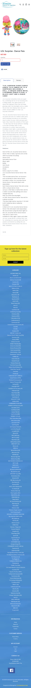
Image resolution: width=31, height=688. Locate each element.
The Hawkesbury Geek (22, 685)
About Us (15, 624)
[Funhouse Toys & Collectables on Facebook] (11, 672)
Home (15, 622)
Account (15, 646)
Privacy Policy (15, 636)
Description (7, 80)
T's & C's (15, 638)
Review (18, 80)
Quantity (3, 57)
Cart (15, 649)
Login (15, 651)
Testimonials (15, 626)
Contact (15, 628)
